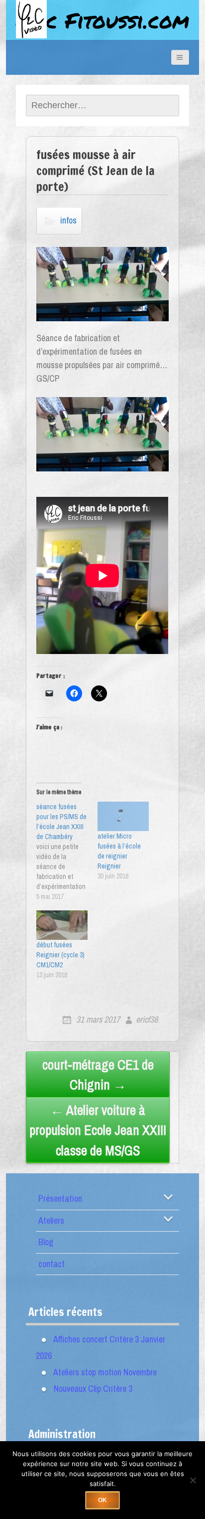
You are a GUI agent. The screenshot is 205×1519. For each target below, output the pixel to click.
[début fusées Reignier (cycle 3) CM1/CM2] (62, 925)
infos (68, 220)
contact (51, 1264)
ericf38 (147, 1019)
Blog (45, 1242)
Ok (102, 1500)
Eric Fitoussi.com (102, 20)
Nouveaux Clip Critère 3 (93, 1388)
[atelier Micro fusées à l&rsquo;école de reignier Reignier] (123, 816)
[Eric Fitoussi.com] (41, 31)
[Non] (193, 1480)
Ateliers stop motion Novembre (105, 1372)
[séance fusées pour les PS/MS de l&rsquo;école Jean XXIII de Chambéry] (67, 851)
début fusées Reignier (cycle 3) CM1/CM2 (60, 954)
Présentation (60, 1198)
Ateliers (51, 1220)
